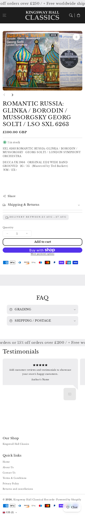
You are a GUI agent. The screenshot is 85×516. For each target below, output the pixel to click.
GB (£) (10, 512)
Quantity (8, 227)
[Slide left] (4, 94)
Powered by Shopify (68, 499)
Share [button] (12, 196)
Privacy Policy (11, 483)
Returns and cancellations (18, 489)
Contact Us (9, 472)
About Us (8, 467)
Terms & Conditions (15, 478)
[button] (4, 15)
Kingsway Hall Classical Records (33, 499)
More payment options (42, 254)
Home (6, 462)
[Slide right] (12, 94)
